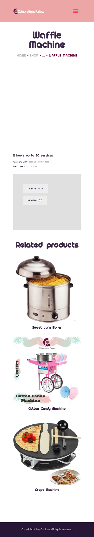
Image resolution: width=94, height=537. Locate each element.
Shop (34, 55)
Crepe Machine (47, 490)
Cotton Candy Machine (47, 408)
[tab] (35, 188)
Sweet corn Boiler (47, 327)
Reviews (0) (35, 200)
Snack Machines (39, 161)
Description (35, 188)
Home (21, 55)
